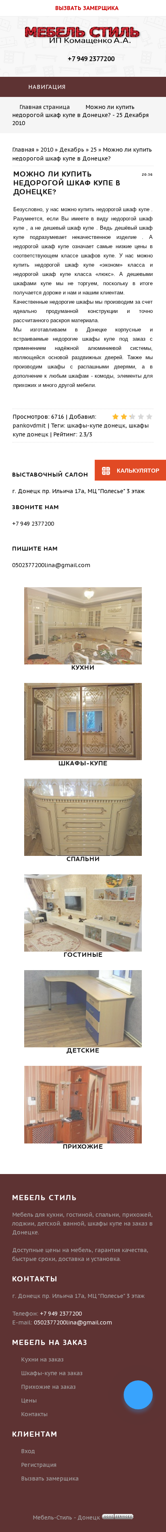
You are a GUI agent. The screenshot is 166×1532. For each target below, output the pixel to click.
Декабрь (71, 149)
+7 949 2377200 (91, 59)
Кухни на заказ (42, 1359)
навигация (46, 86)
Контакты (34, 1414)
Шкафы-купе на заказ (52, 1373)
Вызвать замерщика (50, 1478)
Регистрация (38, 1464)
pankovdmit (29, 425)
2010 (46, 149)
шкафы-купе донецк (96, 425)
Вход (28, 1451)
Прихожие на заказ (48, 1386)
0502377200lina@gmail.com (51, 565)
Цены (29, 1400)
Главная (23, 149)
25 (93, 149)
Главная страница (44, 107)
